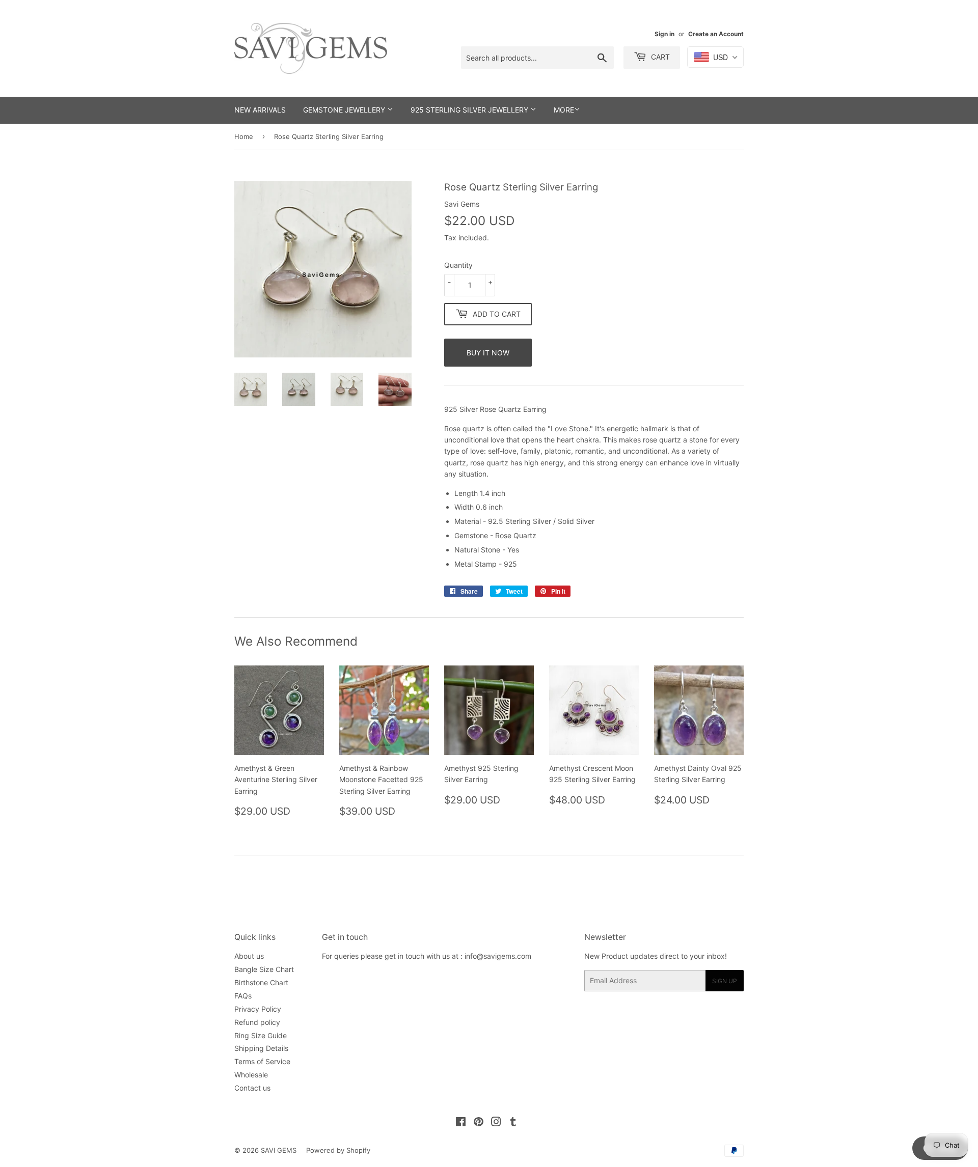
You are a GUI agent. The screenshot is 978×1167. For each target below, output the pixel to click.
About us (249, 956)
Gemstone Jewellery (345, 109)
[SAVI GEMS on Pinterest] (478, 1123)
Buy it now (488, 352)
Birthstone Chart (261, 982)
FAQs (243, 995)
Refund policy (257, 1022)
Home (243, 136)
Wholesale (251, 1074)
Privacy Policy (257, 1009)
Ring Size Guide (260, 1035)
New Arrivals (260, 109)
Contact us (252, 1087)
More (564, 109)
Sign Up (724, 981)
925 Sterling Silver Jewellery (470, 109)
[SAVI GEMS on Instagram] (496, 1123)
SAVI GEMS (278, 1150)
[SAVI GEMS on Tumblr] (513, 1123)
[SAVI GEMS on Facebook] (460, 1123)
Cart (659, 56)
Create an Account (716, 34)
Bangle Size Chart (264, 969)
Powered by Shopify (338, 1150)
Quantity (458, 265)
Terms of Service (262, 1061)
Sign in (664, 34)
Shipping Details (261, 1048)
